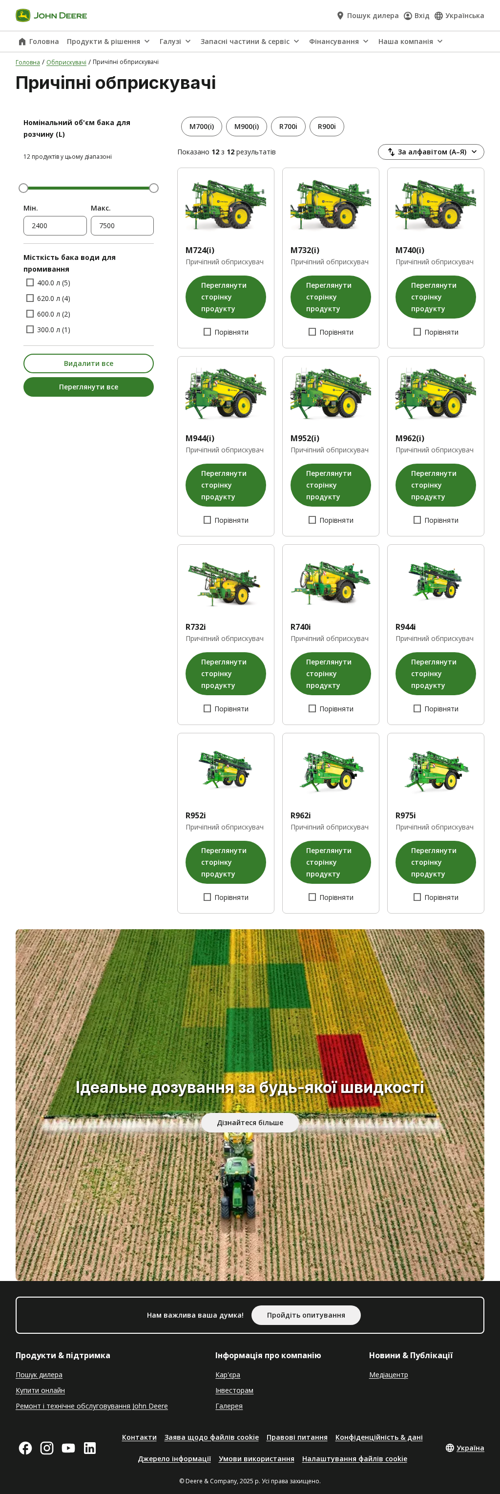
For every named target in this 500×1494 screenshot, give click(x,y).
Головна (44, 41)
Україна (470, 1447)
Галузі (170, 41)
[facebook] (25, 1448)
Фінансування (334, 41)
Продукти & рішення (103, 41)
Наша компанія (405, 41)
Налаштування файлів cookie (354, 1458)
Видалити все (88, 363)
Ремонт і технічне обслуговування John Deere (92, 1405)
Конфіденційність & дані (379, 1437)
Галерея (229, 1405)
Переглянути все (88, 386)
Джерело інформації (174, 1458)
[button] (201, 126)
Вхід (422, 15)
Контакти (139, 1437)
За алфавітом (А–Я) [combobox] (432, 151)
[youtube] (68, 1448)
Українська (464, 15)
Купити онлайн (40, 1390)
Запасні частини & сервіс (245, 41)
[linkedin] (90, 1448)
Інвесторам (234, 1390)
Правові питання (297, 1437)
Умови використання (256, 1458)
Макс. (101, 208)
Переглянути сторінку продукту (224, 296)
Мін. (30, 208)
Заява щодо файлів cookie (212, 1437)
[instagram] (47, 1448)
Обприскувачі (66, 62)
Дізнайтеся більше (250, 1122)
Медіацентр (388, 1374)
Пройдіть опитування (306, 1315)
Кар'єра (227, 1374)
